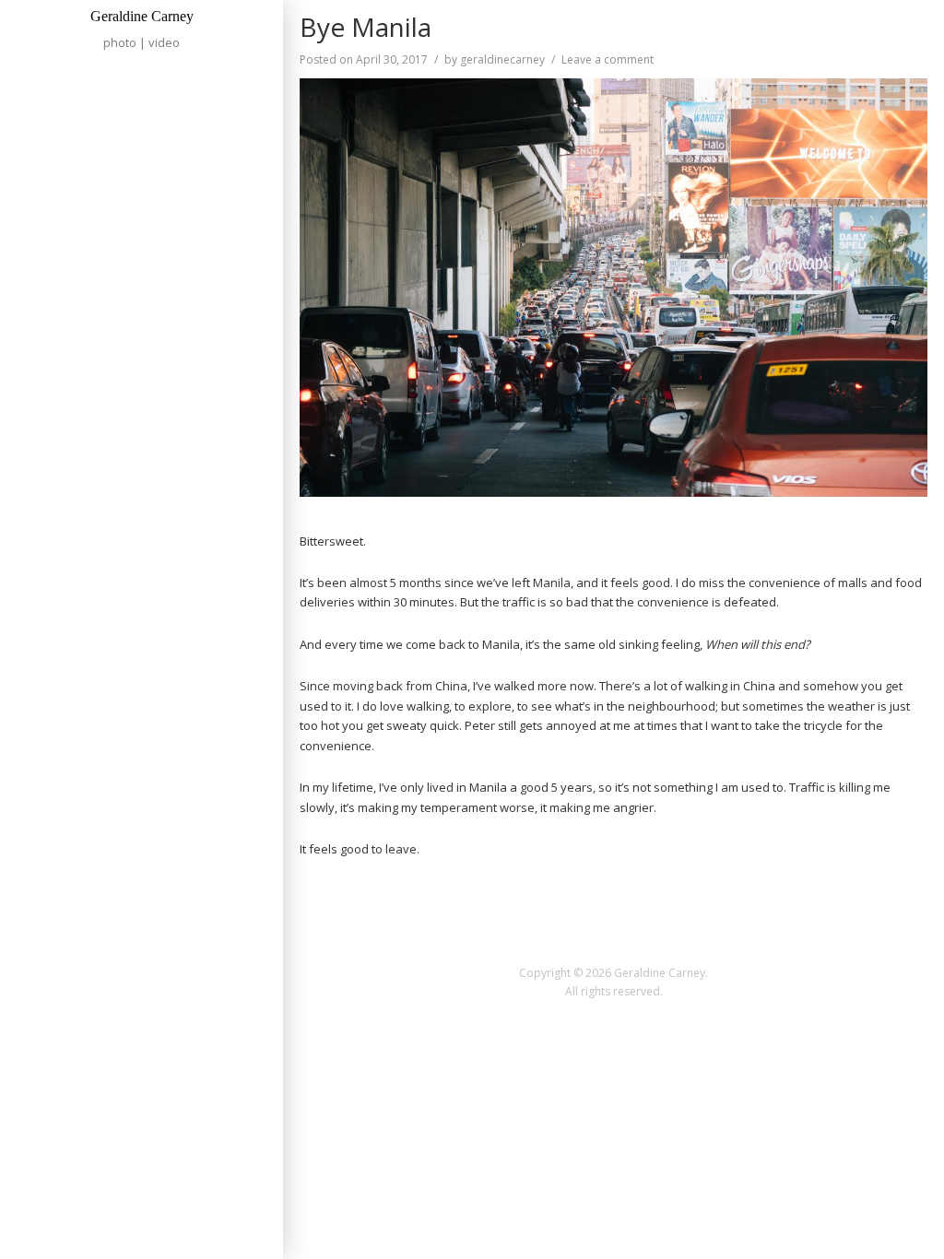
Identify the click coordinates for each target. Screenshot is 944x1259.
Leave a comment (607, 59)
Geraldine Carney (142, 16)
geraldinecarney (502, 59)
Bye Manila (365, 26)
